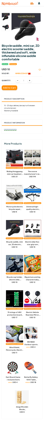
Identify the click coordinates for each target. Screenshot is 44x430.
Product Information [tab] (14, 123)
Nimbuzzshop (21, 73)
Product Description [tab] (14, 99)
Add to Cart (9, 87)
